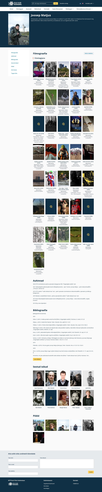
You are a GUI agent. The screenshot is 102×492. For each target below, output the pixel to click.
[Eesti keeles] (80, 3)
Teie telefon (11, 471)
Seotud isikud (14, 63)
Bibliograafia (14, 59)
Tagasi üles (14, 73)
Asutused (28, 9)
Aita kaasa (14, 70)
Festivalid (46, 9)
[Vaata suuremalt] (18, 29)
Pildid (12, 66)
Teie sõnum (43, 458)
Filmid (11, 9)
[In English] (83, 3)
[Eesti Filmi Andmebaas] (15, 3)
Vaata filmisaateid (57, 9)
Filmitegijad (19, 9)
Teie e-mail (11, 464)
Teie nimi (10, 458)
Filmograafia (14, 52)
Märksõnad (37, 9)
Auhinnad (13, 56)
